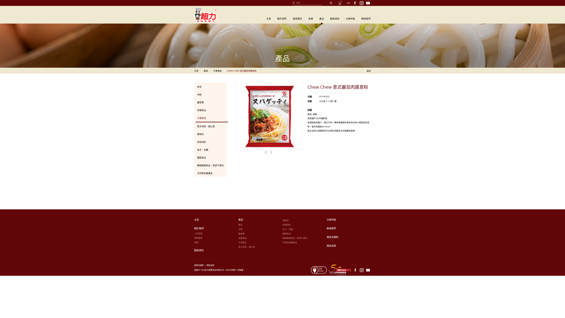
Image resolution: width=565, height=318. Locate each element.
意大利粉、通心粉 (206, 126)
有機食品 (201, 110)
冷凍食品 (217, 70)
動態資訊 (335, 18)
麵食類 (200, 102)
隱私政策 (331, 245)
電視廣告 (297, 18)
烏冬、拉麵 (202, 149)
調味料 (200, 134)
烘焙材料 (201, 141)
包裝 (310, 101)
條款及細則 (332, 237)
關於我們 (282, 18)
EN (348, 2)
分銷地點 (350, 18)
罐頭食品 (201, 157)
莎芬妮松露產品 (205, 173)
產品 (321, 18)
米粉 (199, 94)
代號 (310, 96)
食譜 (310, 18)
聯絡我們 (366, 18)
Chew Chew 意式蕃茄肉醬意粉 (241, 70)
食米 (199, 86)
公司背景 (198, 233)
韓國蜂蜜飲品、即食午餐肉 (210, 165)
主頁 (268, 18)
